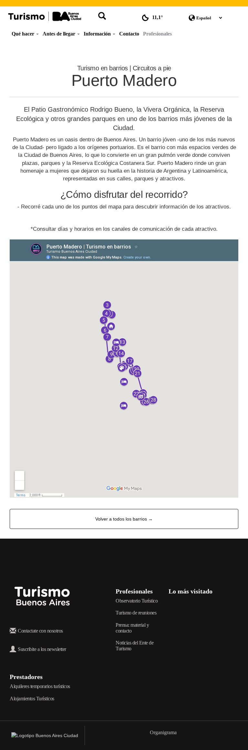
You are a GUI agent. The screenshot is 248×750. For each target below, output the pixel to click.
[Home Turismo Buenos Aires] (44, 16)
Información (98, 33)
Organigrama (163, 732)
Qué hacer (24, 33)
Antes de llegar (60, 33)
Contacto (129, 33)
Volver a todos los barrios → (124, 519)
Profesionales (157, 33)
